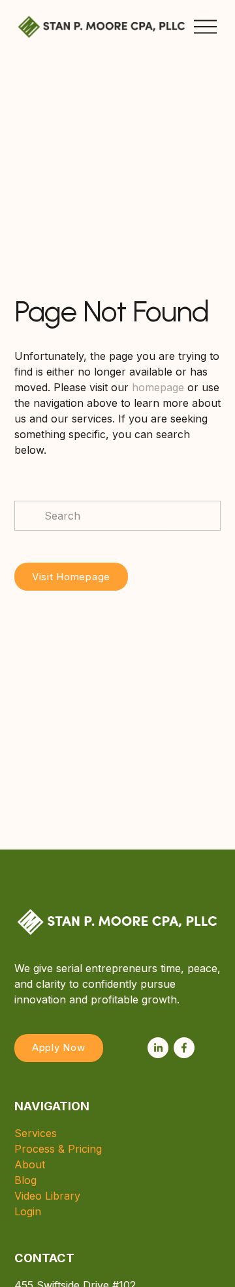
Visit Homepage (71, 577)
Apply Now (59, 1048)
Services (35, 1133)
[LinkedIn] (158, 1047)
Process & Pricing (58, 1148)
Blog (25, 1180)
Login (27, 1211)
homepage (158, 387)
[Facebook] (184, 1047)
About (29, 1164)
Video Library (47, 1195)
